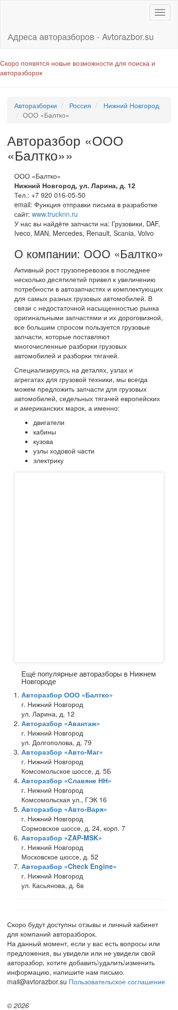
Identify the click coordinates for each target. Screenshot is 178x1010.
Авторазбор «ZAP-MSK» (61, 837)
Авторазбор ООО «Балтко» (67, 694)
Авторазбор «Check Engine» (69, 866)
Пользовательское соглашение (117, 981)
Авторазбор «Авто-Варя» (64, 809)
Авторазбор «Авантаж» (60, 723)
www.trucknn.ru (55, 214)
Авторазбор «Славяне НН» (66, 780)
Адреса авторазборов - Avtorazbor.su (81, 36)
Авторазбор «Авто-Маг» (62, 752)
